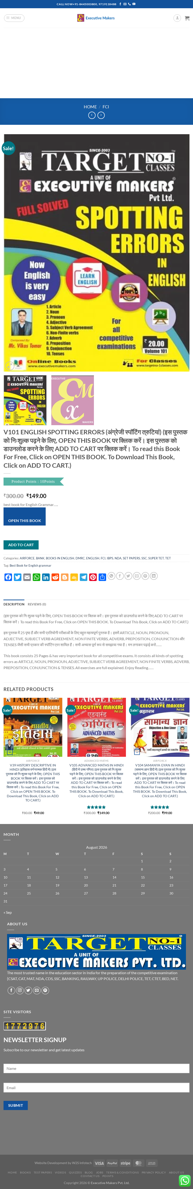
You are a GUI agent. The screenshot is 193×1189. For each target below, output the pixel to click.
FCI (106, 106)
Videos (60, 1172)
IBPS (110, 558)
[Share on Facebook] (120, 576)
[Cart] (187, 18)
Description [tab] (14, 604)
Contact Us (90, 1176)
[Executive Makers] (96, 17)
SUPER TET (156, 558)
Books (25, 1172)
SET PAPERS (131, 558)
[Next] (180, 253)
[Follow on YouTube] (134, 4)
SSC (144, 558)
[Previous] (13, 253)
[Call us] (129, 4)
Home (90, 106)
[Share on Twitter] (128, 576)
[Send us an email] (125, 4)
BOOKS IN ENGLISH (60, 558)
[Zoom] (9, 366)
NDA (118, 558)
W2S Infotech (82, 1163)
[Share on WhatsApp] (111, 576)
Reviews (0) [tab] (37, 604)
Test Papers (43, 1172)
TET (168, 558)
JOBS (99, 1172)
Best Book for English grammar (30, 565)
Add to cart (21, 545)
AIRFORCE (27, 558)
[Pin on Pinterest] (145, 576)
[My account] (177, 18)
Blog (89, 1172)
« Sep (8, 912)
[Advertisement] (96, 63)
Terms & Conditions (122, 1172)
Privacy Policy (154, 1172)
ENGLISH (92, 558)
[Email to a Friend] (137, 576)
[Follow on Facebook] (120, 4)
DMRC (80, 558)
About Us (176, 1172)
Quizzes (75, 1172)
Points (107, 1176)
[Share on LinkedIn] (154, 576)
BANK (40, 558)
